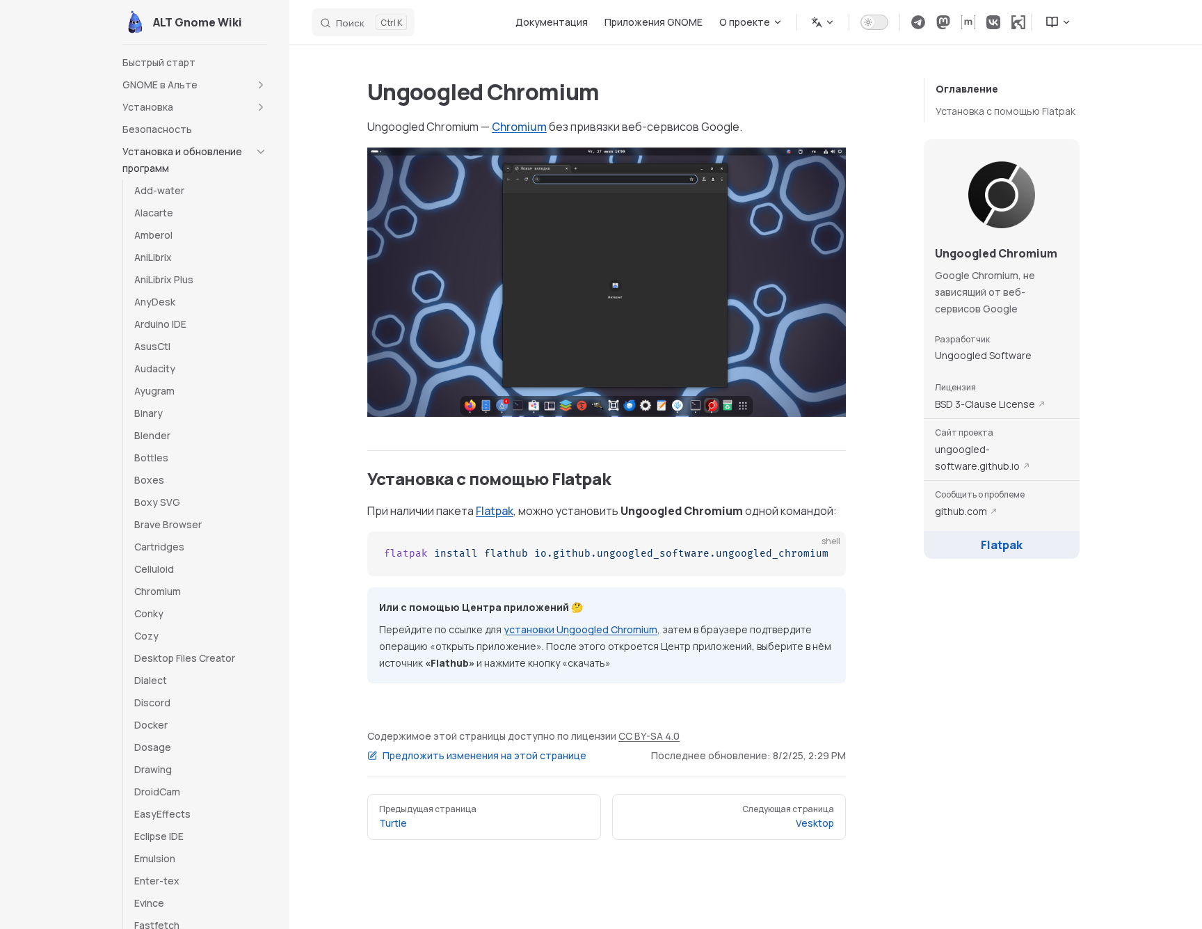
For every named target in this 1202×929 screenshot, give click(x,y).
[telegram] (918, 22)
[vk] (993, 22)
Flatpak (1002, 545)
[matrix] (968, 22)
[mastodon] (943, 22)
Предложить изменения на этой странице (484, 755)
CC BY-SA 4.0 (649, 736)
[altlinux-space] (1018, 22)
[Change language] (823, 22)
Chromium (519, 126)
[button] (194, 85)
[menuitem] (1052, 22)
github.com (961, 511)
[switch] (874, 22)
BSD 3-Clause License (985, 404)
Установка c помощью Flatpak (1005, 111)
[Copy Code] (824, 554)
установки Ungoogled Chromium (580, 629)
